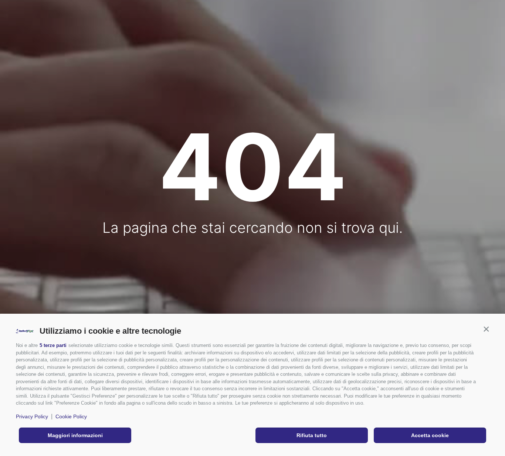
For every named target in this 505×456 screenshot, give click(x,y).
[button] (486, 329)
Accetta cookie (430, 435)
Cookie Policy (71, 416)
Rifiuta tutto (311, 435)
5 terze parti (53, 345)
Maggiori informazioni (75, 435)
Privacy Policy (32, 416)
